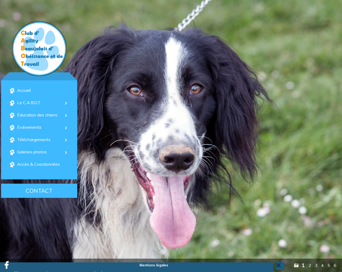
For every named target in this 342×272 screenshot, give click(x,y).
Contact (39, 190)
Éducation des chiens (37, 115)
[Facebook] (6, 265)
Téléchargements (33, 139)
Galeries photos (32, 151)
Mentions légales (153, 265)
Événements (29, 127)
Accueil (24, 90)
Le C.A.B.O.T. (29, 102)
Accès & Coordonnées (38, 164)
